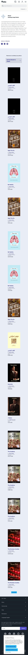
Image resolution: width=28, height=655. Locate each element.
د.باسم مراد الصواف (12, 419)
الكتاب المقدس (11, 85)
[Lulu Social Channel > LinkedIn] (14, 634)
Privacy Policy (8, 652)
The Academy (11, 451)
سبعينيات (10, 417)
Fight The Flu (11, 150)
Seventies (10, 384)
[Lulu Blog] (23, 634)
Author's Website (5, 41)
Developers (4, 613)
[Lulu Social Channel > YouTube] (18, 634)
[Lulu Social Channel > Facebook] (10, 634)
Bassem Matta (11, 87)
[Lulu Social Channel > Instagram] (5, 634)
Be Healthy (10, 184)
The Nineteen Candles (13, 549)
